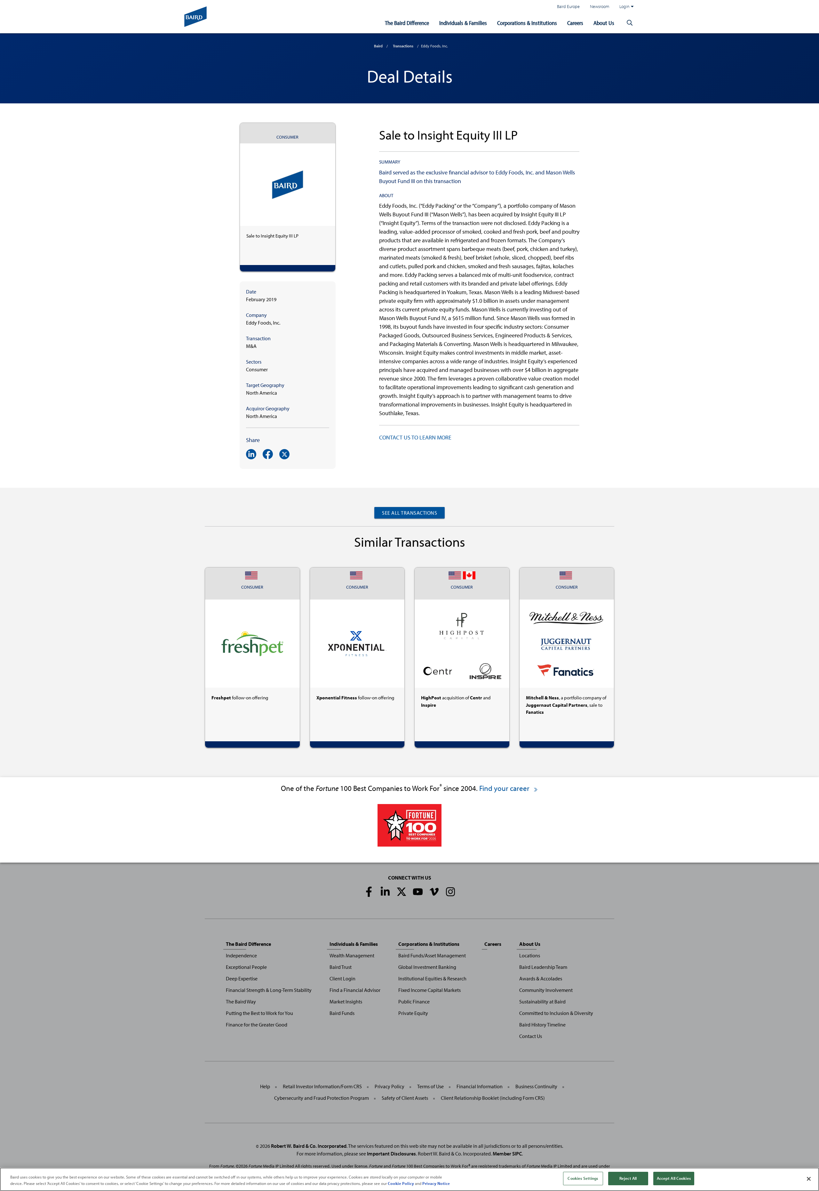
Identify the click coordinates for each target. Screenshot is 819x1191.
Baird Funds (342, 1013)
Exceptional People (246, 967)
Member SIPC (507, 1153)
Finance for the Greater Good (256, 1024)
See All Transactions (409, 513)
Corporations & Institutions (527, 23)
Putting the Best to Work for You (259, 1013)
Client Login (342, 978)
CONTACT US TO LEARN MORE (415, 437)
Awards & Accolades (540, 978)
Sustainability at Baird (542, 1001)
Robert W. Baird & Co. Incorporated (308, 1146)
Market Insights (346, 1001)
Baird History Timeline (542, 1024)
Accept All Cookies (674, 1178)
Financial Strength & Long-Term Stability (269, 990)
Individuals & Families (463, 23)
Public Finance (414, 1001)
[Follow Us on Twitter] (401, 891)
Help (265, 1086)
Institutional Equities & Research (432, 978)
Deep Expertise (242, 978)
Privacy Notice (436, 1183)
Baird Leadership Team (543, 967)
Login (624, 6)
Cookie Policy (401, 1183)
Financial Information (480, 1086)
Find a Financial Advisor (355, 990)
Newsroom (599, 6)
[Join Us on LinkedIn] (385, 891)
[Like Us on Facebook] (369, 891)
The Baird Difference (407, 23)
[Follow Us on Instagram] (450, 891)
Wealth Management (352, 955)
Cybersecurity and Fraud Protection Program (321, 1098)
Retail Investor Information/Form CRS (322, 1086)
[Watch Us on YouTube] (417, 891)
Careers (575, 23)
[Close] (809, 1179)
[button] (629, 23)
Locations (529, 955)
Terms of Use (430, 1086)
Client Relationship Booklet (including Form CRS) (493, 1098)
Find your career (505, 788)
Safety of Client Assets (405, 1098)
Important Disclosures (391, 1153)
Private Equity (413, 1013)
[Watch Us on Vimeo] (434, 891)
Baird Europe (568, 6)
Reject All (628, 1178)
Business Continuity (536, 1086)
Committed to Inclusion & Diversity (556, 1013)
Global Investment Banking (427, 967)
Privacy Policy (389, 1086)
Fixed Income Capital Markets (429, 990)
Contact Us (530, 1036)
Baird (378, 46)
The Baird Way (241, 1001)
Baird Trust (341, 967)
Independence (241, 955)
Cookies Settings (583, 1178)
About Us (603, 23)
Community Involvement (546, 990)
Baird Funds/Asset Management (432, 955)
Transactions (403, 46)
